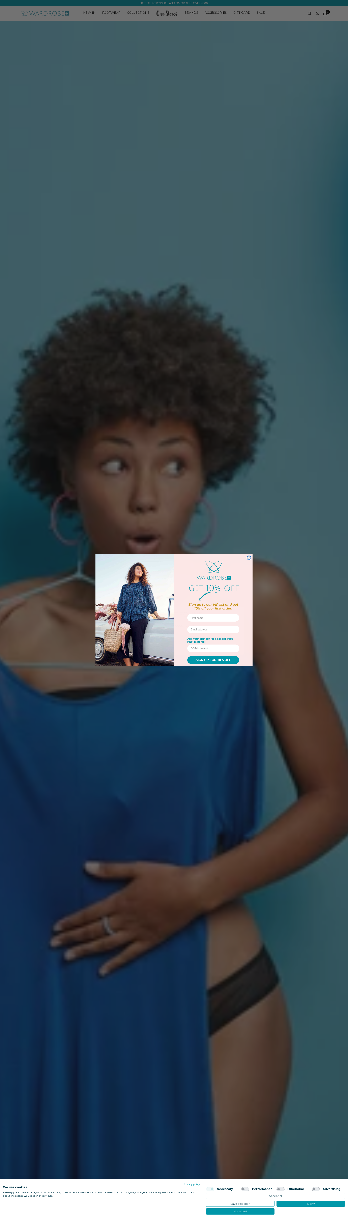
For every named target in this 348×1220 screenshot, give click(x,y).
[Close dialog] (249, 558)
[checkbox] (210, 1189)
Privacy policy (192, 1184)
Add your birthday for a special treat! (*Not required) (210, 640)
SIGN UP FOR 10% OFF (213, 660)
